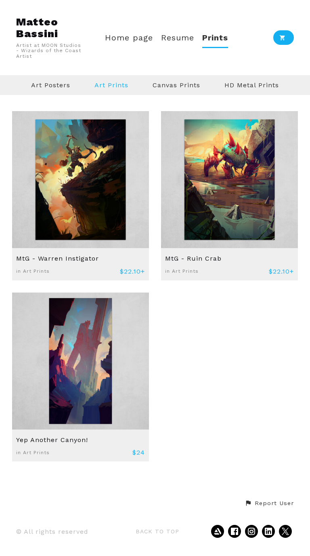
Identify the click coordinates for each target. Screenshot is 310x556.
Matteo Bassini (37, 28)
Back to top (157, 531)
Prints (215, 37)
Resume (177, 37)
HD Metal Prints (251, 85)
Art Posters (50, 85)
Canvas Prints (176, 85)
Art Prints (111, 85)
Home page (129, 37)
